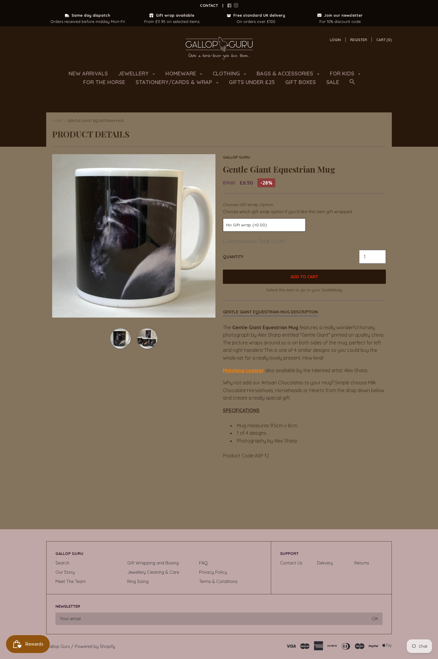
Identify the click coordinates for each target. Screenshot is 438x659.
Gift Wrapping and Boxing (153, 563)
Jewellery (134, 73)
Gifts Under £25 (252, 82)
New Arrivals (88, 73)
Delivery (325, 563)
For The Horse (104, 82)
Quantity (233, 256)
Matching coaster (243, 370)
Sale (332, 82)
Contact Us (291, 563)
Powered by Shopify (95, 646)
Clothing (227, 73)
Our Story (65, 572)
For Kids (343, 73)
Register (358, 40)
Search (62, 563)
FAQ (203, 563)
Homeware (181, 73)
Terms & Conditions (218, 581)
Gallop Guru (236, 157)
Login (335, 40)
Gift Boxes (300, 82)
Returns (361, 563)
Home (57, 120)
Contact (209, 5)
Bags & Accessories (286, 73)
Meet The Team (70, 581)
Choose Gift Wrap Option (248, 204)
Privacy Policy (213, 572)
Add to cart (304, 276)
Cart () (384, 40)
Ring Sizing (138, 581)
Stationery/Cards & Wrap (175, 82)
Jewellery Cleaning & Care (153, 572)
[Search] (352, 84)
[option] (133, 236)
